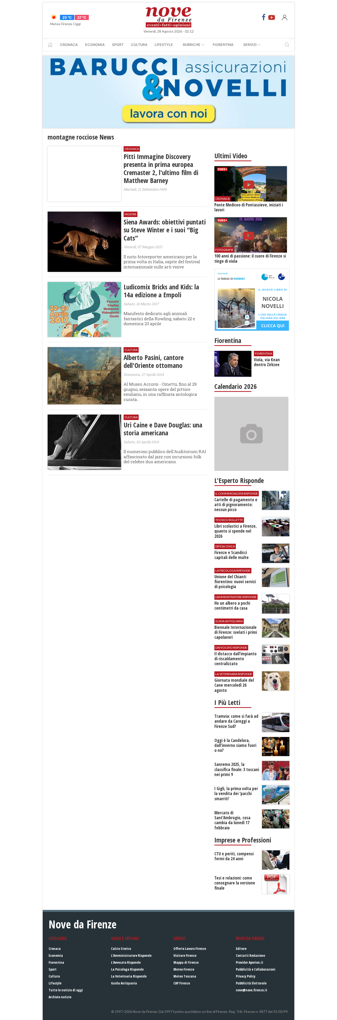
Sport (118, 44)
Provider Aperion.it (249, 962)
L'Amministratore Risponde (131, 955)
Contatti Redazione (250, 955)
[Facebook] (263, 17)
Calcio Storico (121, 948)
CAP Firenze (181, 983)
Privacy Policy (245, 976)
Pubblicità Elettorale (251, 983)
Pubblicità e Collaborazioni (255, 969)
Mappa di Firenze (186, 962)
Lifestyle (164, 44)
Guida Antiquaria (124, 983)
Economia (95, 44)
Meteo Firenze (183, 969)
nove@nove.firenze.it (251, 990)
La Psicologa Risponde (127, 969)
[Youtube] (271, 17)
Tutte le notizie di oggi (66, 990)
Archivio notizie (60, 997)
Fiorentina (223, 44)
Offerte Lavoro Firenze (189, 948)
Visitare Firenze (184, 955)
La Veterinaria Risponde (129, 976)
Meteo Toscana (184, 976)
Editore (241, 948)
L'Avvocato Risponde (126, 962)
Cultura (139, 44)
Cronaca (69, 44)
